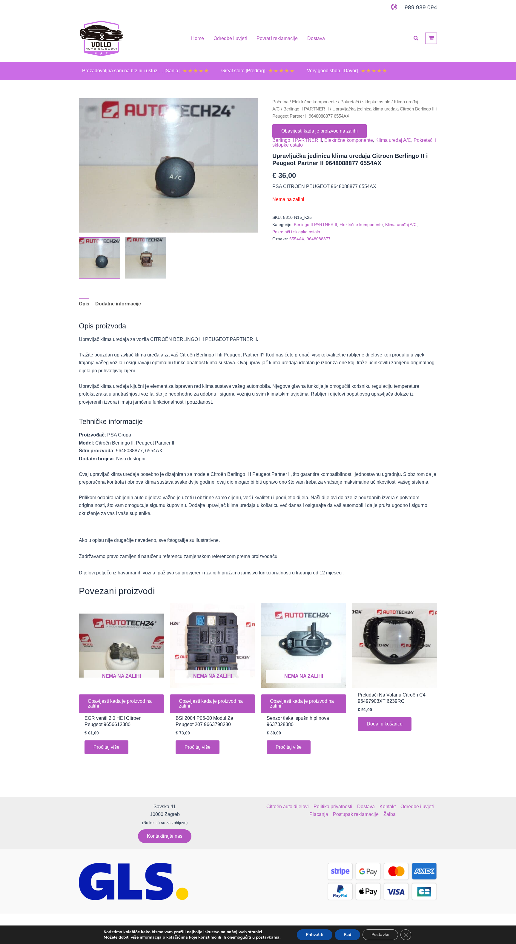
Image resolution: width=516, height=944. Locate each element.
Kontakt (388, 806)
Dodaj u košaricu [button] (385, 723)
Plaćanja (318, 814)
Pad (347, 934)
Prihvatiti (314, 934)
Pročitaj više (106, 747)
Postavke (380, 934)
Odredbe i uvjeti (417, 806)
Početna (280, 101)
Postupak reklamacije (356, 814)
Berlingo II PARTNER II (306, 109)
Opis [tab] (84, 303)
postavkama (268, 937)
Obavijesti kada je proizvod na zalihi (319, 130)
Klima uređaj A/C (393, 140)
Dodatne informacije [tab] (118, 303)
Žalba (389, 814)
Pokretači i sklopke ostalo (365, 101)
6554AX (296, 238)
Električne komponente (314, 101)
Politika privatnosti (333, 806)
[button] (416, 38)
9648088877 (319, 238)
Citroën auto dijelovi (287, 806)
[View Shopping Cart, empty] (431, 38)
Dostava (366, 806)
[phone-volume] (394, 6)
